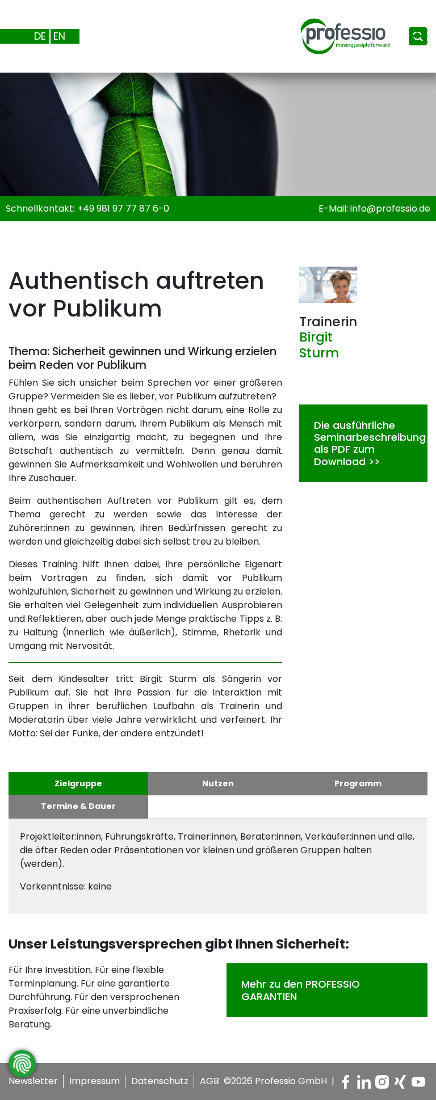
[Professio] (336, 35)
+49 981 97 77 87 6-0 (123, 208)
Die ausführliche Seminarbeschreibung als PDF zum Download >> (370, 443)
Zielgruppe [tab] (78, 783)
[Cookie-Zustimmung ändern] (22, 1063)
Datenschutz (159, 1081)
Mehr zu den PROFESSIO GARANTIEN (300, 990)
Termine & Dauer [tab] (78, 806)
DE (40, 36)
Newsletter (33, 1081)
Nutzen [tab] (218, 783)
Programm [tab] (358, 783)
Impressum (94, 1081)
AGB (209, 1081)
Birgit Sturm (319, 345)
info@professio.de (390, 208)
